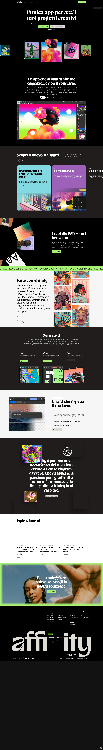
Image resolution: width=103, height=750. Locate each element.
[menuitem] (26, 2)
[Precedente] (18, 160)
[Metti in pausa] (83, 136)
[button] (15, 658)
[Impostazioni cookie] (101, 748)
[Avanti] (22, 160)
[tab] (43, 97)
